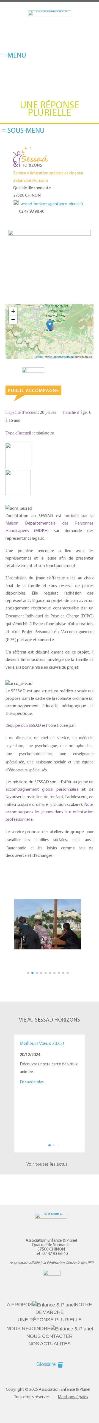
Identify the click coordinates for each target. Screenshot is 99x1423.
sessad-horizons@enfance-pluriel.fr (51, 204)
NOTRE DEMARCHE (62, 1304)
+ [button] (13, 311)
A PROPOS (26, 1304)
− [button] (13, 319)
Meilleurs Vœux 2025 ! (42, 1043)
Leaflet (38, 356)
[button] (92, 1087)
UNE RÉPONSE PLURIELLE (50, 1312)
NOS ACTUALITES (49, 1328)
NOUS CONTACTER (72, 1321)
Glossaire (46, 1349)
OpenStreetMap (63, 356)
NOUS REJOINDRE (26, 1321)
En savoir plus (32, 1082)
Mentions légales (73, 1382)
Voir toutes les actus (46, 1164)
